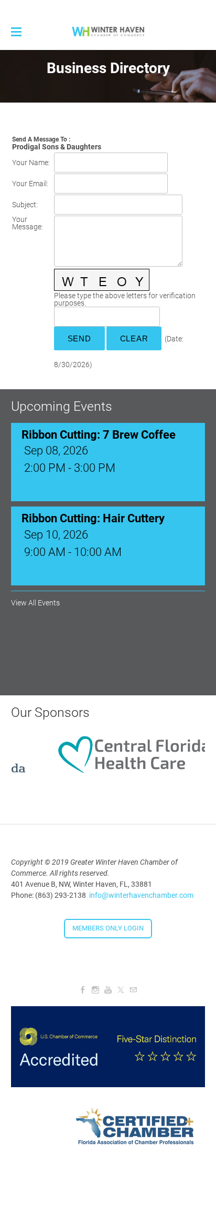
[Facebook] (83, 990)
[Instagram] (95, 990)
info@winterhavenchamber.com (141, 895)
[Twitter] (120, 990)
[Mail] (133, 990)
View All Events (35, 602)
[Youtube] (108, 990)
